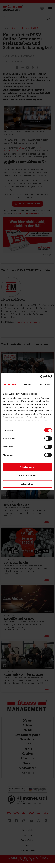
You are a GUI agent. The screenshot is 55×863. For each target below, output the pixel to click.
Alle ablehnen (27, 484)
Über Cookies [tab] (45, 384)
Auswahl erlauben (27, 475)
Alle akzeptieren (27, 467)
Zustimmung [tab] (10, 384)
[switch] (48, 438)
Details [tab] (27, 384)
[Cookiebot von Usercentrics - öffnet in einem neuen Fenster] (40, 377)
